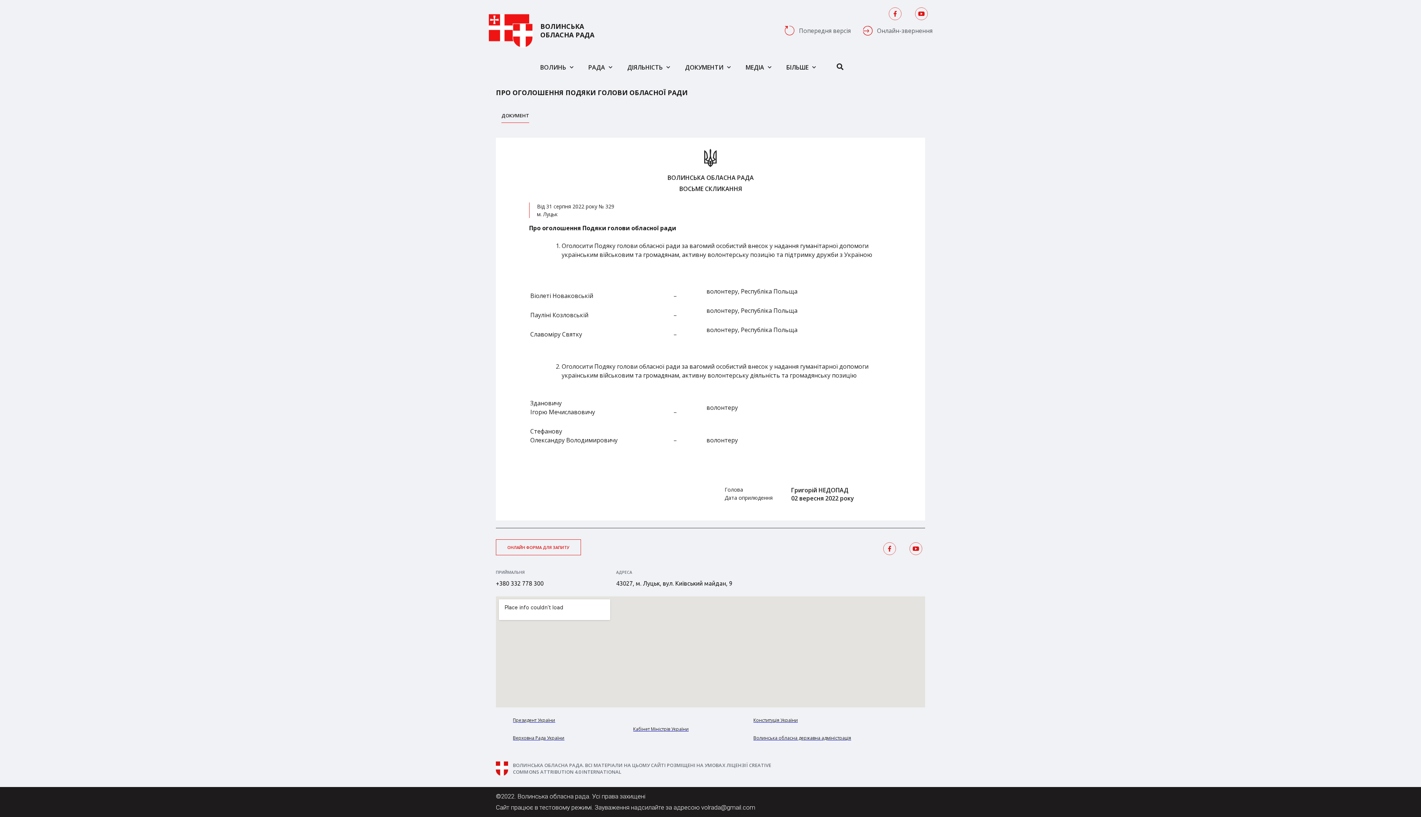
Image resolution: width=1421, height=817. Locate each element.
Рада (596, 67)
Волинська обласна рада (567, 30)
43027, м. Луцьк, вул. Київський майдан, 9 (674, 583)
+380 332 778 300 (520, 583)
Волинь (553, 67)
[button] (538, 547)
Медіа (755, 67)
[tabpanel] (710, 329)
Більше (797, 67)
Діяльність (645, 67)
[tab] (515, 117)
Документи (704, 67)
